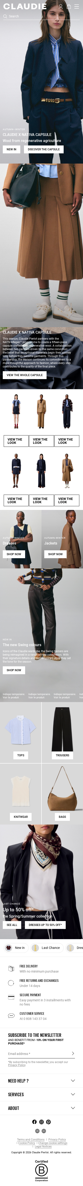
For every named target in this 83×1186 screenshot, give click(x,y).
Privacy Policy (57, 1139)
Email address (18, 1054)
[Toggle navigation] (77, 6)
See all (12, 925)
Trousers (62, 755)
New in (11, 149)
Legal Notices (43, 1146)
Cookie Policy (26, 1143)
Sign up (73, 1053)
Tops (20, 755)
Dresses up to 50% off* (45, 925)
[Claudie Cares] (41, 1170)
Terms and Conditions (30, 1139)
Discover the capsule (44, 149)
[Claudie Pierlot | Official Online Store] (24, 6)
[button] (61, 6)
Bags (62, 817)
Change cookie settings (52, 1143)
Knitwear (21, 817)
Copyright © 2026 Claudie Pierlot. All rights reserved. (41, 1152)
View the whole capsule (25, 375)
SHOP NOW (14, 554)
